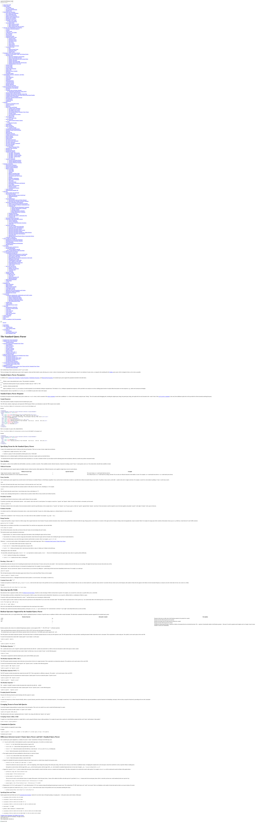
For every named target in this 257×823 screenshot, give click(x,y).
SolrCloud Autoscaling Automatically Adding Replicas (20, 232)
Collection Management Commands (18, 208)
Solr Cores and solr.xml (11, 266)
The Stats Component (10, 142)
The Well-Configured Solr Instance (10, 251)
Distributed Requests (13, 196)
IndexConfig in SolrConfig (14, 256)
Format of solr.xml (12, 267)
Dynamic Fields (9, 67)
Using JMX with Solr (10, 289)
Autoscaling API (12, 234)
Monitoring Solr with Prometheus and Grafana (15, 290)
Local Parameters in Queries (14, 114)
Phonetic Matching (10, 84)
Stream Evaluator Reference (12, 167)
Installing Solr (9, 10)
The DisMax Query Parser (14, 110)
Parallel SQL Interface (10, 151)
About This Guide (7, 4)
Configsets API (12, 216)
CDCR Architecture (13, 220)
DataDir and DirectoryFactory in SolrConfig (18, 254)
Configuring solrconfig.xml (11, 253)
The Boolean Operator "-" (11, 360)
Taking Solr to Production (11, 15)
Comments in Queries (7, 365)
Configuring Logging (10, 287)
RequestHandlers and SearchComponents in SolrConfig (20, 257)
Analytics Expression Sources (15, 160)
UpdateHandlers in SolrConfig (15, 260)
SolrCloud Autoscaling (11, 225)
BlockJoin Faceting (13, 122)
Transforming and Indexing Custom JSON (18, 91)
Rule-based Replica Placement (12, 218)
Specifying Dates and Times (12, 367)
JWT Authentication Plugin (14, 301)
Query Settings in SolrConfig (15, 261)
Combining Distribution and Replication (14, 243)
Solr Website (6, 324)
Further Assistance (7, 315)
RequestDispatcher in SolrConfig (16, 262)
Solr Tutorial (8, 7)
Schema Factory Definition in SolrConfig (17, 255)
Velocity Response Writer (14, 147)
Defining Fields (9, 65)
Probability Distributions (14, 178)
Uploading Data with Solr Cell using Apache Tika (16, 94)
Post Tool (8, 89)
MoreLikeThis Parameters (47, 377)
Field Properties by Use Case (15, 63)
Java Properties (9, 33)
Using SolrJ (8, 309)
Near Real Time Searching (11, 148)
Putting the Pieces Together (11, 71)
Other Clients (9, 314)
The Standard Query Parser (14, 109)
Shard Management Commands (18, 210)
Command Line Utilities (14, 214)
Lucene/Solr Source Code (11, 332)
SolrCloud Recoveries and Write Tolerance (18, 200)
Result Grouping (9, 136)
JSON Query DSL (12, 118)
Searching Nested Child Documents (13, 130)
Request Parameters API (14, 277)
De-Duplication (9, 98)
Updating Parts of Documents (12, 96)
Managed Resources (13, 278)
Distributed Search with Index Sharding (14, 240)
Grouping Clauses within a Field (13, 364)
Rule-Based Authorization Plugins (16, 300)
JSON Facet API (9, 119)
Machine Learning (12, 186)
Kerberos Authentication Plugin (15, 298)
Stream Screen (12, 44)
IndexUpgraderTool (13, 21)
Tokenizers (8, 79)
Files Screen (11, 42)
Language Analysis (10, 83)
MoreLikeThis (9, 132)
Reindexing (8, 101)
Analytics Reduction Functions (15, 162)
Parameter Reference (13, 213)
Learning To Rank (12, 127)
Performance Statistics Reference (13, 291)
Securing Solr (6, 294)
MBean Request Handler (11, 286)
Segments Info (12, 51)
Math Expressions (9, 168)
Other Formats (6, 326)
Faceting (8, 121)
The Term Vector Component (12, 140)
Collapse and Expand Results (12, 134)
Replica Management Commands (18, 212)
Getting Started (6, 6)
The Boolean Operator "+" (11, 356)
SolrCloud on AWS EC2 (11, 19)
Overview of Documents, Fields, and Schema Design (17, 54)
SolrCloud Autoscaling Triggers (15, 228)
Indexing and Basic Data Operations (11, 86)
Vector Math (11, 171)
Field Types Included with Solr (15, 57)
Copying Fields (9, 66)
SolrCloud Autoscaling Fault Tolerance (17, 233)
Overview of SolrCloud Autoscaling (16, 226)
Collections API (12, 206)
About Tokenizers (9, 77)
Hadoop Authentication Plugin (15, 297)
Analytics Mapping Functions (15, 161)
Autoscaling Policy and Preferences (16, 227)
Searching (5, 102)
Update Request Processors (14, 263)
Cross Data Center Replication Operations (17, 222)
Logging (8, 30)
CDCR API (11, 224)
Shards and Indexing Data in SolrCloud (17, 195)
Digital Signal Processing (14, 185)
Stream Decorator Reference (12, 166)
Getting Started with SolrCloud (12, 192)
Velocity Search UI (10, 104)
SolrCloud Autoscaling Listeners (15, 231)
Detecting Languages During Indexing (14, 97)
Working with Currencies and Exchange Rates (18, 59)
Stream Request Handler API (12, 190)
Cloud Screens (9, 31)
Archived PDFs (9, 327)
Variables (10, 172)
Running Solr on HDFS (11, 18)
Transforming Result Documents (13, 128)
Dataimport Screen (12, 39)
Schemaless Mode (10, 73)
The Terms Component (11, 139)
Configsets (11, 271)
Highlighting (8, 124)
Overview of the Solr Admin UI (12, 28)
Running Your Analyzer (11, 85)
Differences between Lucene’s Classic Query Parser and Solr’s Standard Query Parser (21, 366)
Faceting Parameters (24, 377)
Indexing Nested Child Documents (13, 92)
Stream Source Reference (11, 165)
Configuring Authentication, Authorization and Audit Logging (19, 295)
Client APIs (5, 306)
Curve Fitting (11, 184)
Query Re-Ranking (10, 126)
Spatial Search (9, 138)
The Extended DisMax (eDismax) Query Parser (19, 112)
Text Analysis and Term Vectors (15, 175)
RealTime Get (9, 149)
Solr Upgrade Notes (10, 22)
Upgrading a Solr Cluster (11, 20)
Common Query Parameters (14, 108)
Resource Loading (10, 272)
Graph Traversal (9, 189)
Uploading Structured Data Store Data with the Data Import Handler (20, 95)
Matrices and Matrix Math (14, 173)
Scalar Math (11, 169)
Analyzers (8, 75)
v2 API (7, 281)
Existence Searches (10, 349)
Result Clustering (9, 137)
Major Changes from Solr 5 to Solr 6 (16, 26)
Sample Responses (10, 342)
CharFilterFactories (10, 81)
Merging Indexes (9, 244)
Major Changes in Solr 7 (14, 25)
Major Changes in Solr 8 (14, 24)
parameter (51, 396)
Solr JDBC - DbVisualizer (14, 153)
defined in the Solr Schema (29, 592)
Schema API (8, 69)
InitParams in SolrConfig (14, 259)
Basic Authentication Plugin (14, 296)
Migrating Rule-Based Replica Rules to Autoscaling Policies (21, 236)
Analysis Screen (12, 38)
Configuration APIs (10, 273)
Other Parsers (11, 115)
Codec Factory (12, 265)
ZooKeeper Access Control (11, 304)
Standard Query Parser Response (10, 341)
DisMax (111, 372)
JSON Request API (10, 116)
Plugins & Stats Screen (13, 49)
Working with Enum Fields (14, 61)
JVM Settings (9, 280)
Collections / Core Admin (11, 32)
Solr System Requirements (11, 9)
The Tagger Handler (10, 144)
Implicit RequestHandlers (11, 279)
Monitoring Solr (6, 283)
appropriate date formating (25, 794)
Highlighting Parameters (34, 377)
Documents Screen (13, 40)
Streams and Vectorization (14, 174)
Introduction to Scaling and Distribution (14, 239)
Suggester (8, 131)
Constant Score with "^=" (11, 353)
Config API (11, 275)
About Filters (8, 78)
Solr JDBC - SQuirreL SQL (14, 154)
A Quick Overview (10, 8)
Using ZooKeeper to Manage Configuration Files (19, 204)
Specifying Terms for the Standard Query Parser (13, 343)
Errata (4, 318)
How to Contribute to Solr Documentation (12, 319)
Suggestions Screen (10, 36)
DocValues (8, 72)
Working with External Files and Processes (18, 62)
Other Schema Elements (11, 68)
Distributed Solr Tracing (11, 292)
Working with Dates (13, 60)
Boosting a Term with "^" (11, 351)
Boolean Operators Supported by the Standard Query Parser (16, 355)
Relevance (8, 106)
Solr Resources (6, 329)
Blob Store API (12, 274)
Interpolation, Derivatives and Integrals (17, 183)
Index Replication (9, 242)
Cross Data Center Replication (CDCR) (14, 219)
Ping (10, 48)
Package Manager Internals (14, 249)
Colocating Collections (11, 237)
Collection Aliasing (15, 209)
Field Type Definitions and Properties (16, 56)
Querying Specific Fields (8, 354)
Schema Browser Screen (14, 45)
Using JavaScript (9, 310)
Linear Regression (12, 181)
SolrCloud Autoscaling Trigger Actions (17, 230)
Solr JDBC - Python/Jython (14, 156)
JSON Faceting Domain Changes (16, 120)
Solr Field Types (9, 55)
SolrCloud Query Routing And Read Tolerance (19, 201)
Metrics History (9, 285)
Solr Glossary (6, 316)
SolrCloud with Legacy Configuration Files (18, 215)
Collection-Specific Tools (11, 37)
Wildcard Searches (10, 345)
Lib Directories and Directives (12, 247)
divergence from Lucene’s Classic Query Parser (55, 541)
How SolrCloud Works (11, 194)
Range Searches (9, 350)
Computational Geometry (14, 187)
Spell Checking (9, 125)
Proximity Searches (10, 348)
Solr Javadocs (9, 330)
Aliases (10, 197)
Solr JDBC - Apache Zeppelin (15, 155)
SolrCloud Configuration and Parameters (14, 202)
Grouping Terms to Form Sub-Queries (11, 362)
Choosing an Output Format (12, 308)
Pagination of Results (10, 133)
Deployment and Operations (9, 12)
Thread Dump (9, 34)
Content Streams (9, 100)
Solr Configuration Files (11, 14)
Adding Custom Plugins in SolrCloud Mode (15, 250)
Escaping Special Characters (12, 361)
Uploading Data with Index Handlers (14, 90)
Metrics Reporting (10, 284)
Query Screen (11, 43)
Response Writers (9, 145)
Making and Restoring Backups (12, 16)
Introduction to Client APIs (11, 307)
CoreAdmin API (12, 269)
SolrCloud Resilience (10, 198)
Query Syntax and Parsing (11, 107)
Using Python (9, 312)
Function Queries (12, 113)
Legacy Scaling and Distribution (10, 238)
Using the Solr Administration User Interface (12, 27)
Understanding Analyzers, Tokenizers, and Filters (13, 74)
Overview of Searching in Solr (12, 103)
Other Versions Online (10, 328)
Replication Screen (13, 50)
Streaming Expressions (8, 163)
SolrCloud (5, 191)
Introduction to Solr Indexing (12, 87)
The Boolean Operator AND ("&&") (13, 357)
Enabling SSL (9, 302)
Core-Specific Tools (10, 47)
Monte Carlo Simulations (14, 179)
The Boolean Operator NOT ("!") (13, 359)
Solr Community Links (11, 333)
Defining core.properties (14, 268)
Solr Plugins (5, 245)
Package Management (10, 248)
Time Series (11, 180)
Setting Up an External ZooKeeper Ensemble (18, 203)
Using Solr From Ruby (11, 313)
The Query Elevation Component (13, 143)
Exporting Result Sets (10, 150)
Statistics (10, 177)
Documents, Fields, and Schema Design (11, 53)
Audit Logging (9, 303)
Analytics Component (10, 159)
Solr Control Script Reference (12, 13)
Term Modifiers (9, 344)
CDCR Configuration (13, 221)
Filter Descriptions (10, 80)
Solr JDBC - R (12, 157)
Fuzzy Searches (9, 347)
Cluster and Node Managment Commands (20, 207)
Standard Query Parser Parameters (10, 339)
